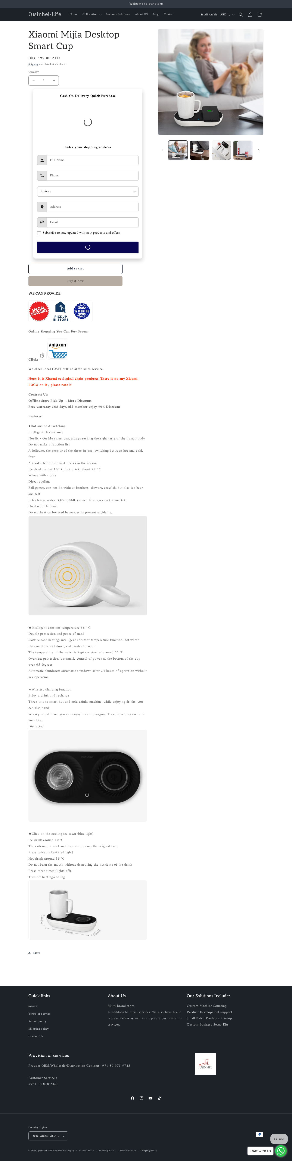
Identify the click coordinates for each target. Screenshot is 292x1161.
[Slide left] (162, 150)
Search (32, 1006)
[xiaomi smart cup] (57, 360)
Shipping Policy (38, 1029)
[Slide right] (259, 150)
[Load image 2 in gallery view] (199, 150)
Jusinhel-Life (45, 1151)
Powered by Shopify (63, 1151)
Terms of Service (39, 1014)
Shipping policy (148, 1151)
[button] (91, 14)
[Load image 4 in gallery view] (243, 150)
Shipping (33, 64)
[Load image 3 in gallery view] (221, 150)
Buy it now (75, 281)
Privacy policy (106, 1151)
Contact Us (35, 1036)
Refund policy (37, 1021)
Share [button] (36, 953)
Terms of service (127, 1151)
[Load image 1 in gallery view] (178, 150)
